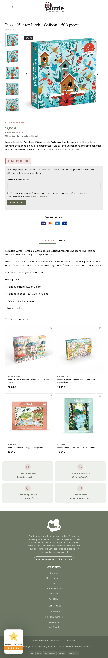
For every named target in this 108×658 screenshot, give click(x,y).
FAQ (54, 583)
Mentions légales (25, 646)
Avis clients (54, 598)
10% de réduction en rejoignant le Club (22, 136)
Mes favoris (54, 627)
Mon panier (54, 622)
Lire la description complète (63, 149)
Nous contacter (54, 578)
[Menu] (6, 7)
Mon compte (54, 611)
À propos (54, 573)
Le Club (54, 593)
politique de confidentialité (36, 197)
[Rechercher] (12, 7)
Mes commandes (54, 616)
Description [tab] (48, 240)
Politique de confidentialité (78, 646)
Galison (9, 29)
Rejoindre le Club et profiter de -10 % (54, 559)
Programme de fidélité (54, 588)
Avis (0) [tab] (62, 240)
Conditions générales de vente (49, 646)
